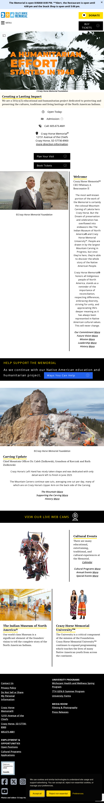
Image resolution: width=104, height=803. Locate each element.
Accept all (37, 793)
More (97, 332)
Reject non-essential (58, 793)
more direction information (52, 144)
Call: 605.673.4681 (54, 126)
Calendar (87, 562)
